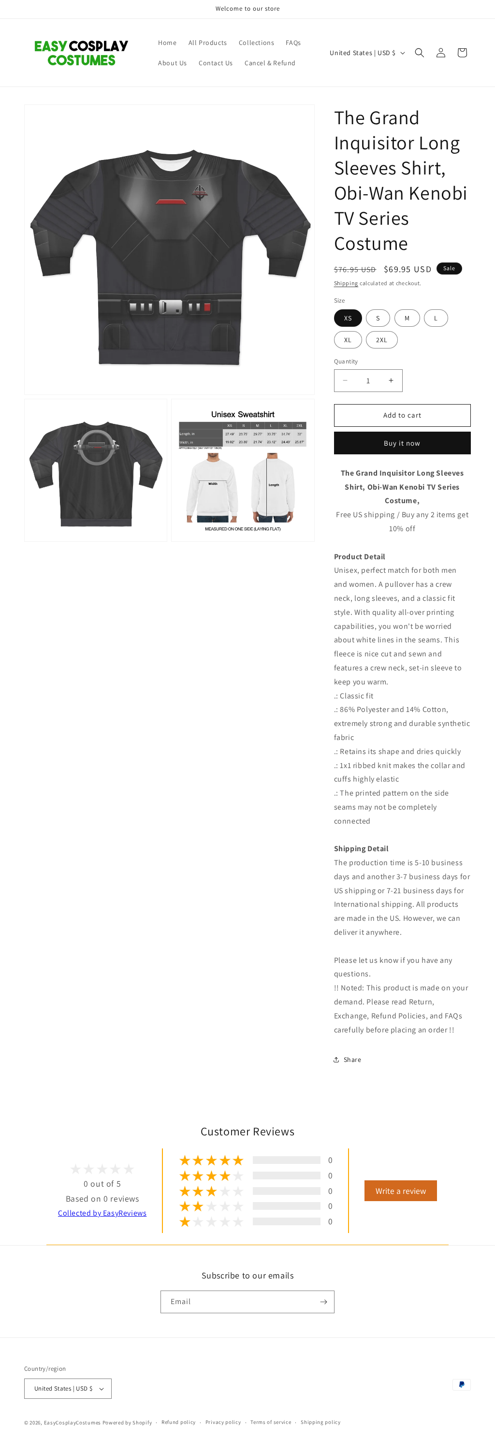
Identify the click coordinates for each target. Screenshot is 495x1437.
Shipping (346, 283)
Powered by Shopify (127, 1422)
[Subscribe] (323, 1302)
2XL (382, 339)
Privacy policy (223, 1422)
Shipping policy (321, 1422)
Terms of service (270, 1422)
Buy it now (402, 443)
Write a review (401, 1190)
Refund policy (178, 1422)
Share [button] (353, 1059)
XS (348, 318)
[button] (419, 52)
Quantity (346, 361)
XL (348, 339)
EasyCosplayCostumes (72, 1422)
